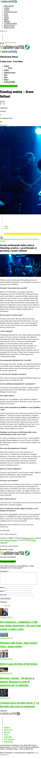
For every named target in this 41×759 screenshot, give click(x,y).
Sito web (3, 595)
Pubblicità (7, 727)
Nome (2, 587)
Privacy (6, 734)
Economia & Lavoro (10, 12)
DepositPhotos (8, 741)
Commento (4, 571)
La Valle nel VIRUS (10, 24)
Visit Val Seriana (9, 739)
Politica (6, 10)
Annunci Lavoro (9, 28)
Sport (6, 14)
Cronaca (7, 8)
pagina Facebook (11, 540)
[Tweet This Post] (22, 219)
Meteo (6, 20)
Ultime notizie (9, 6)
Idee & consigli (9, 26)
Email (2, 591)
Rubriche (7, 22)
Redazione (3, 125)
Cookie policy (8, 737)
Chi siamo (7, 732)
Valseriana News (28, 538)
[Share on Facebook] (22, 217)
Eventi (6, 16)
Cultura (6, 18)
